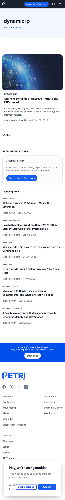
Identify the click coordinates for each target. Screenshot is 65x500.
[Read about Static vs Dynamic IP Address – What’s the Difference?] (32, 72)
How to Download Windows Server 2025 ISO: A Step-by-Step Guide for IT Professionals (29, 226)
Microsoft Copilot (12, 286)
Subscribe (32, 355)
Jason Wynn (10, 120)
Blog (6, 27)
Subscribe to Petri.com (36, 4)
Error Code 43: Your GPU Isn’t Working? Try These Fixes (31, 270)
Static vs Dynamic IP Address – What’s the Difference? (31, 100)
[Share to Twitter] (11, 387)
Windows (7, 242)
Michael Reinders (11, 234)
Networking (10, 94)
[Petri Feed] (19, 387)
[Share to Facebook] (4, 387)
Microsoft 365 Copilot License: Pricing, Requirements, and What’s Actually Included (27, 292)
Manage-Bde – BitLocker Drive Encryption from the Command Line (31, 248)
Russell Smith (9, 300)
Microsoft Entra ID (12, 308)
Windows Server (11, 220)
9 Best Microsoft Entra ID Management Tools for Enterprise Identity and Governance (29, 314)
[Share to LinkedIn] (26, 387)
